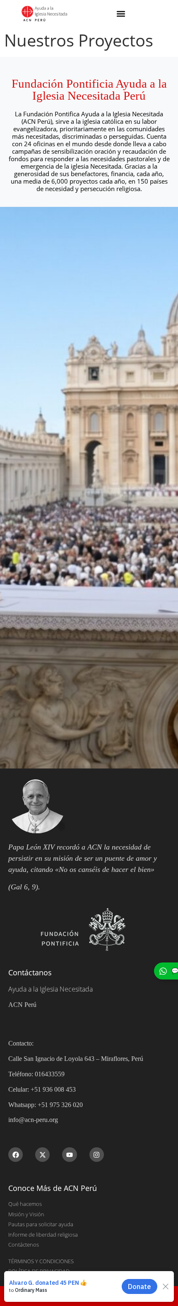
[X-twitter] (42, 1154)
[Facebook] (15, 1154)
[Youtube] (69, 1154)
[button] (120, 13)
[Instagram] (96, 1154)
